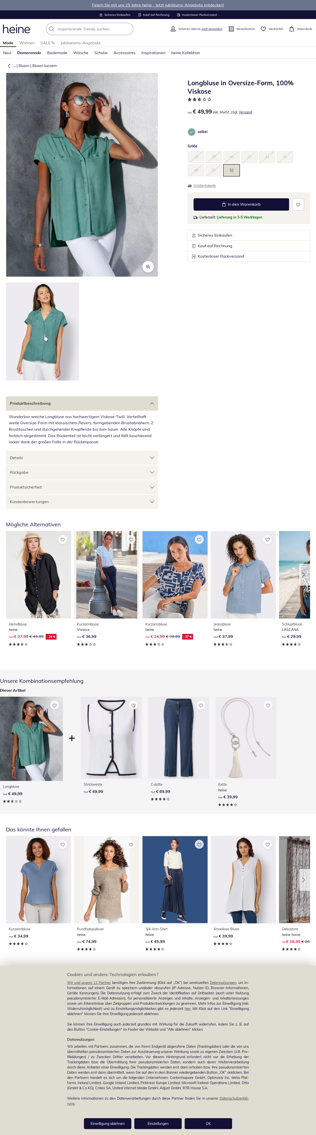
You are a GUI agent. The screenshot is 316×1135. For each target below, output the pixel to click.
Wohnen (27, 42)
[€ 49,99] (111, 738)
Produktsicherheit (26, 487)
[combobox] (100, 29)
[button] (8, 66)
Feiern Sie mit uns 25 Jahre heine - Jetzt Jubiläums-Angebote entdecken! (158, 4)
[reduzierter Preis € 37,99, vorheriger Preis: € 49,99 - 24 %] (38, 575)
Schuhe (101, 52)
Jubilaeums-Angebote (80, 42)
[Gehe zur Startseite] (16, 29)
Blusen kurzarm (44, 66)
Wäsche (80, 52)
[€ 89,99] (178, 738)
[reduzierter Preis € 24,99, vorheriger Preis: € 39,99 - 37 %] (175, 575)
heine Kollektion (185, 52)
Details (16, 457)
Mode (8, 42)
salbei (203, 132)
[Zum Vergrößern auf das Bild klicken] (148, 267)
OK (208, 1123)
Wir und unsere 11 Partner (89, 982)
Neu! (7, 52)
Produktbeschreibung (30, 403)
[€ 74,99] (106, 879)
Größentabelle (205, 186)
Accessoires (125, 52)
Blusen (24, 66)
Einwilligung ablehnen (108, 1123)
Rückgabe (19, 472)
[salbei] (192, 132)
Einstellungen (158, 1123)
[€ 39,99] (245, 738)
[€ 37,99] (243, 575)
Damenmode (29, 52)
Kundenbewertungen (29, 501)
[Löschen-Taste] (128, 29)
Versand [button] (245, 112)
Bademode (57, 52)
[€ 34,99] (38, 879)
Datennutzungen (223, 982)
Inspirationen (153, 52)
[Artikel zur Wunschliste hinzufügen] (298, 204)
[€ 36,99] (106, 575)
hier (188, 1008)
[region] (158, 1050)
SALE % (47, 42)
